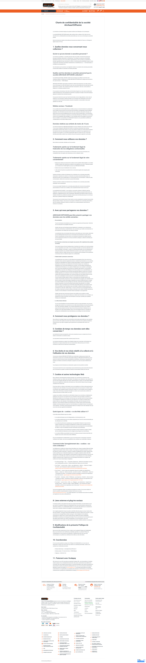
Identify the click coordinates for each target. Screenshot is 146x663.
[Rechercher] (90, 4)
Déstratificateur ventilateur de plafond (48, 646)
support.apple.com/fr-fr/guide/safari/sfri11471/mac (72, 480)
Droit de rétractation (88, 613)
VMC (44, 648)
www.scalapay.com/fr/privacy (83, 570)
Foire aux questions (77, 613)
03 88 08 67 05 (101, 5)
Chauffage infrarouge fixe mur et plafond (65, 654)
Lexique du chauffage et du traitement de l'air (50, 618)
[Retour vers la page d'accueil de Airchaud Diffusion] (48, 5)
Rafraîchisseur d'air (47, 636)
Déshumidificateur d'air (48, 650)
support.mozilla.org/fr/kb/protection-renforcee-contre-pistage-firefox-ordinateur (71, 468)
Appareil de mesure (96, 641)
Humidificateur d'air (47, 652)
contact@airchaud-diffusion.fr (49, 612)
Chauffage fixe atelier (64, 638)
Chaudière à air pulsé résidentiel (80, 633)
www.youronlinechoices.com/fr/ (59, 492)
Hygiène (61, 636)
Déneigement (94, 649)
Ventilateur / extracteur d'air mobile (48, 641)
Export (86, 609)
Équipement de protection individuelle (97, 647)
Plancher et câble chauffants (79, 641)
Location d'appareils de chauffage (48, 619)
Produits (46, 11)
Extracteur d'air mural (48, 643)
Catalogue (76, 607)
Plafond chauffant (80, 638)
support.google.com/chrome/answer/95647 (72, 474)
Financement (87, 606)
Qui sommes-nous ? (77, 600)
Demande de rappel (77, 605)
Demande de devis (77, 603)
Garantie (86, 611)
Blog (75, 610)
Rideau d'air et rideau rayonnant (64, 649)
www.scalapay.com (71, 567)
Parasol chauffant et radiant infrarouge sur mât (65, 651)
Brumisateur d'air (47, 638)
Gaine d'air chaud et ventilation (96, 637)
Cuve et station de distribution (79, 647)
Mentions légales (99, 610)
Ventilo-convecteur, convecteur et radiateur (81, 636)
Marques (75, 608)
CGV (96, 608)
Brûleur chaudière (79, 645)
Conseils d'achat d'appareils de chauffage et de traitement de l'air (54, 617)
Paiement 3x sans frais (89, 604)
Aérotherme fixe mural (64, 640)
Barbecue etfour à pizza (94, 651)
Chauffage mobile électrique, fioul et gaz (64, 643)
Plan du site (98, 615)
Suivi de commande (88, 600)
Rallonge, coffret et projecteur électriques (97, 644)
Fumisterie (94, 639)
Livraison (86, 608)
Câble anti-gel (79, 643)
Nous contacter (77, 601)
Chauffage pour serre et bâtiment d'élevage (65, 646)
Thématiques (76, 612)
